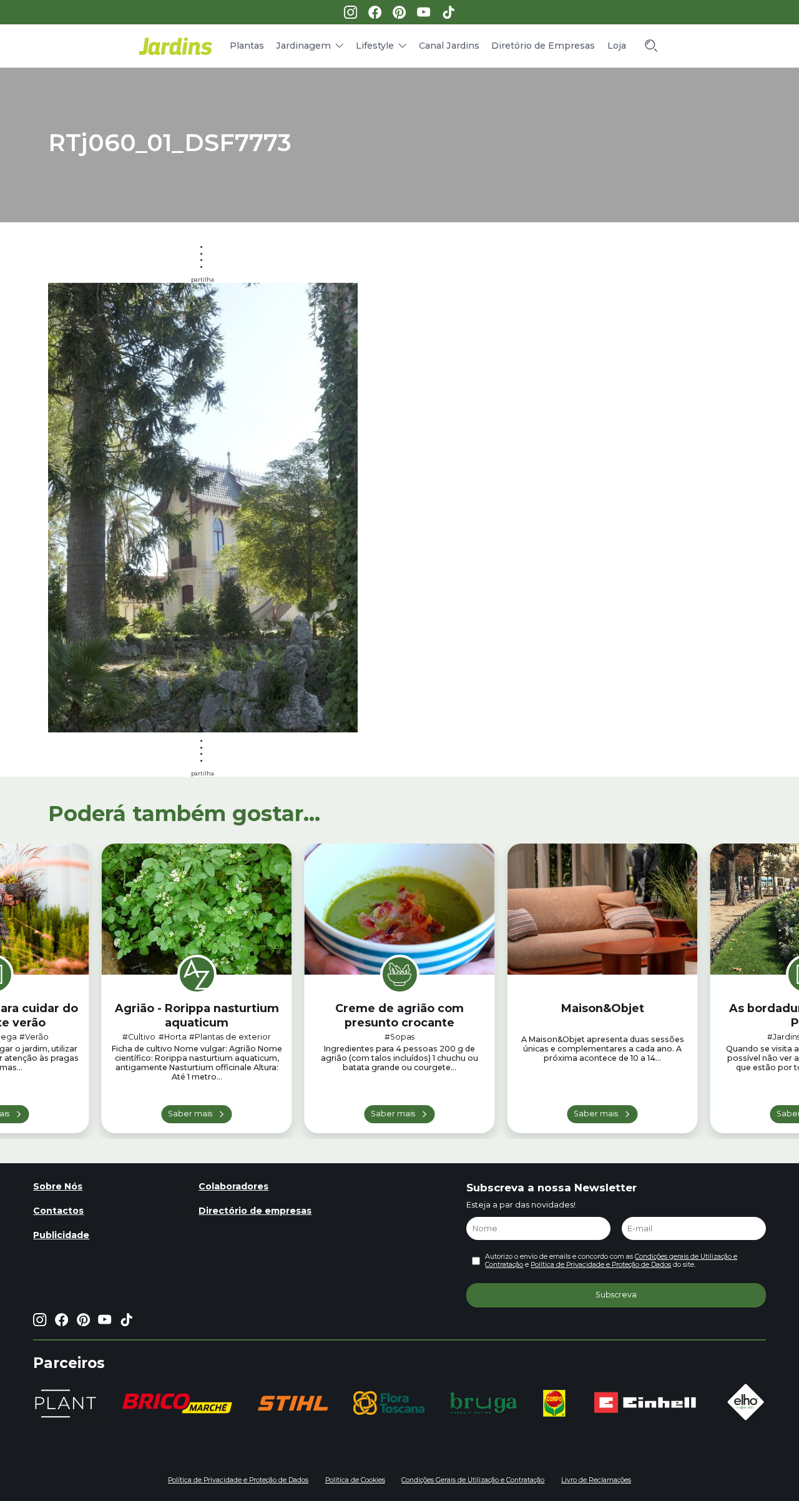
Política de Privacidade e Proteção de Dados (601, 1265)
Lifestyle (375, 45)
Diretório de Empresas (543, 45)
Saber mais (190, 1113)
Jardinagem (303, 45)
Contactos (58, 1210)
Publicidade (61, 1235)
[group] (177, 1403)
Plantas (247, 45)
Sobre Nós (57, 1186)
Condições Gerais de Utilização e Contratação (472, 1480)
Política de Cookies (355, 1480)
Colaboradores (233, 1186)
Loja (616, 45)
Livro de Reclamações (596, 1480)
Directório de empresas (255, 1210)
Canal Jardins (449, 45)
